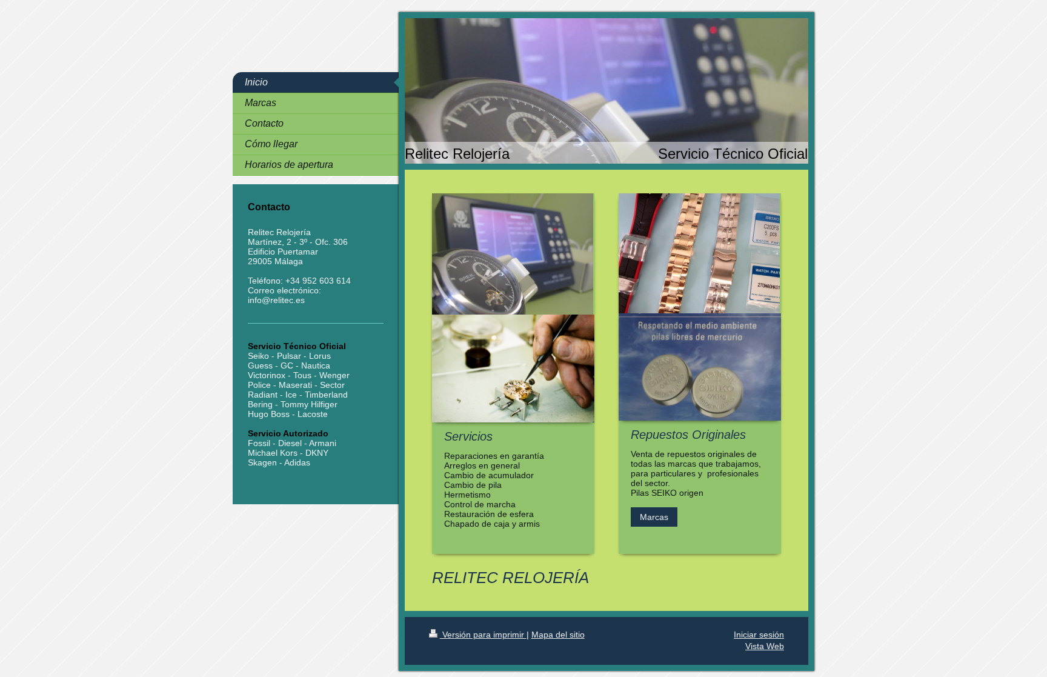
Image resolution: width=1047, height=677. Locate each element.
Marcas (654, 517)
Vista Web (764, 646)
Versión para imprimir (483, 634)
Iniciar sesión (759, 634)
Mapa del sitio (558, 634)
